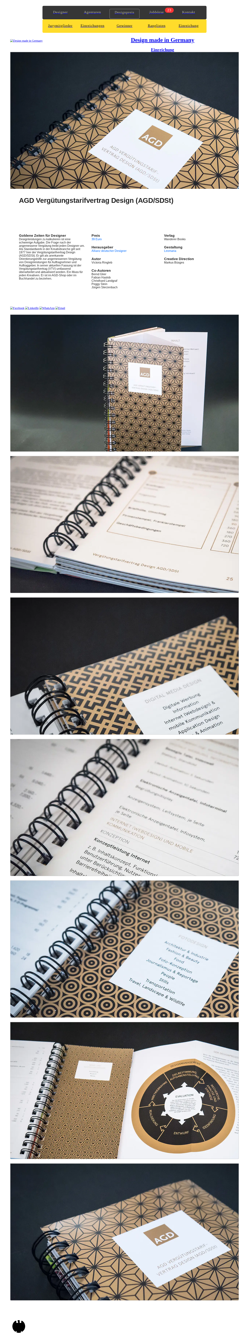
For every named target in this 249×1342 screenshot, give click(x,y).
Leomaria (170, 250)
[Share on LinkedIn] (32, 308)
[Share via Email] (60, 308)
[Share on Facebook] (17, 308)
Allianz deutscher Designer (109, 250)
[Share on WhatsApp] (47, 308)
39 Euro (97, 239)
